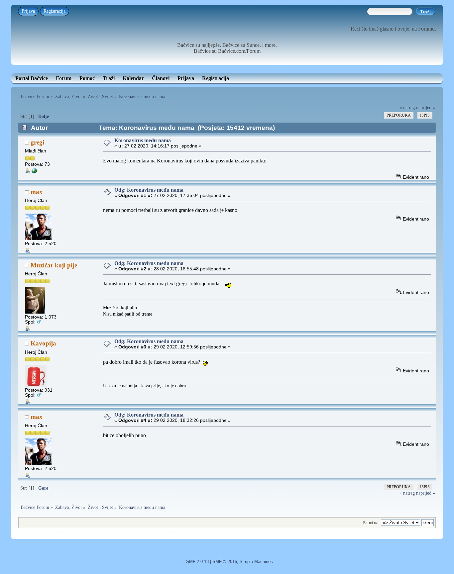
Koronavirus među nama (142, 140)
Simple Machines (256, 561)
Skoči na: (371, 523)
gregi (37, 142)
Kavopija (43, 343)
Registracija (54, 11)
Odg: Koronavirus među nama (148, 190)
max (37, 191)
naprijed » (425, 107)
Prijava (28, 11)
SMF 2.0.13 (197, 561)
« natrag (407, 107)
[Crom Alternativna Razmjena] (34, 171)
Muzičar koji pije (54, 265)
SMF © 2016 (224, 561)
